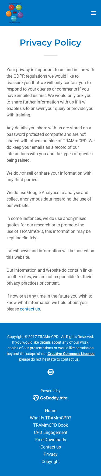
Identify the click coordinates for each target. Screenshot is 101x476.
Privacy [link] (51, 454)
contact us (30, 309)
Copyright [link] (50, 461)
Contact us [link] (50, 447)
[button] (93, 13)
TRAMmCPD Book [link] (50, 425)
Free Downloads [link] (50, 439)
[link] (14, 13)
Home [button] (50, 410)
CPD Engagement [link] (50, 432)
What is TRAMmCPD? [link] (50, 417)
